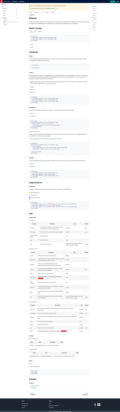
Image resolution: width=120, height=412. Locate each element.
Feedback (4, 13)
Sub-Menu (95, 13)
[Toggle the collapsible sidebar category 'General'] (16, 16)
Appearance (94, 17)
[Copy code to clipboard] (87, 36)
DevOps (50, 407)
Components (15, 1)
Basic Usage (94, 6)
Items (94, 11)
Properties (95, 22)
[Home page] (30, 12)
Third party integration (54, 405)
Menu (5, 22)
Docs (9, 1)
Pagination (5, 24)
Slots (94, 26)
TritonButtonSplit (35, 386)
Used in (94, 30)
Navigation (4, 17)
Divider (94, 15)
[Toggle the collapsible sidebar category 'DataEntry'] (16, 11)
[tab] (31, 31)
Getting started (25, 403)
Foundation (21, 1)
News (50, 403)
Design (23, 407)
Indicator (94, 19)
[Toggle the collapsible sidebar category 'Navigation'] (16, 18)
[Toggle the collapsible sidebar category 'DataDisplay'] (16, 9)
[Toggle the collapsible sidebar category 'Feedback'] (16, 13)
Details (93, 28)
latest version (50, 8)
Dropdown (5, 20)
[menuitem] (59, 44)
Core (3, 6)
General (4, 15)
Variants (93, 8)
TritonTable (33, 387)
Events (94, 24)
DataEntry (4, 10)
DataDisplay (5, 8)
